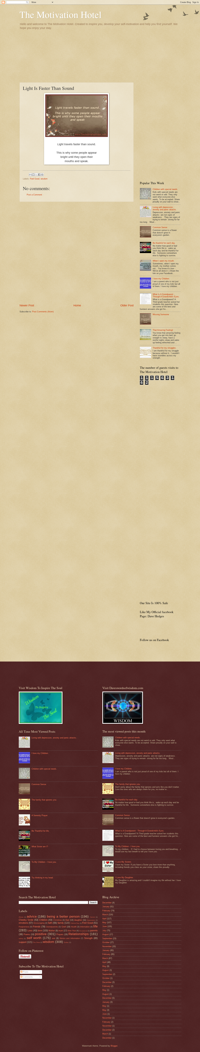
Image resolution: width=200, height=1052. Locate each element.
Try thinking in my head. (42, 877)
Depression (91, 920)
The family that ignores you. (44, 800)
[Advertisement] (100, 56)
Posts (25, 972)
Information (85, 927)
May (104, 922)
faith (50, 922)
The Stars (36, 942)
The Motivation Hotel (61, 14)
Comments (27, 977)
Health (74, 927)
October (106, 942)
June (104, 926)
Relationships (78, 934)
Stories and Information (70, 938)
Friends (36, 926)
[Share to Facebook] (39, 174)
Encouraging (39, 923)
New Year (72, 931)
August (105, 934)
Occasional (83, 931)
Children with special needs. (165, 189)
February (106, 910)
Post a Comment (34, 195)
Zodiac (66, 942)
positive (41, 934)
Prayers (59, 934)
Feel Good (34, 179)
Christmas (57, 920)
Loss (30, 930)
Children (43, 920)
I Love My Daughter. (124, 877)
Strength (88, 938)
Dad (67, 920)
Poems (27, 934)
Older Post (127, 305)
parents (94, 930)
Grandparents (52, 927)
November (107, 946)
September (107, 938)
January (106, 906)
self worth (34, 938)
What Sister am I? (40, 846)
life (95, 926)
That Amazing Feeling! (163, 330)
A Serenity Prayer (40, 815)
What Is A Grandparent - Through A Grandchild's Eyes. (166, 295)
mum (60, 930)
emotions (23, 922)
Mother (52, 930)
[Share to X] (36, 174)
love (40, 930)
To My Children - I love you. (44, 862)
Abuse (21, 917)
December (107, 902)
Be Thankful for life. (40, 831)
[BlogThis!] (33, 174)
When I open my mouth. (163, 261)
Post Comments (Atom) (43, 311)
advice (32, 916)
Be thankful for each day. (164, 243)
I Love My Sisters (123, 862)
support (22, 942)
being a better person (63, 916)
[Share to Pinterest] (42, 174)
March (105, 914)
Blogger (114, 1046)
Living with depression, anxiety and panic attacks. (165, 208)
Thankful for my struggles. (164, 348)
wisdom (44, 179)
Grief (64, 927)
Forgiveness (24, 927)
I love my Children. (161, 278)
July (104, 930)
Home (77, 305)
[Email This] (30, 174)
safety (21, 938)
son (53, 938)
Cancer (92, 917)
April (104, 918)
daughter (78, 920)
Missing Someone (161, 314)
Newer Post (27, 305)
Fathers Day (74, 923)
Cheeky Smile (26, 920)
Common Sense (160, 227)
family (61, 922)
